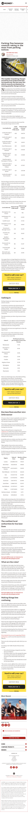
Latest (4, 9)
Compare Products (7, 747)
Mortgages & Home (22, 10)
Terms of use (9, 776)
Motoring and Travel (12, 52)
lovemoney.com (13, 775)
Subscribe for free (14, 737)
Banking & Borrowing (17, 10)
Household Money (10, 10)
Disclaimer (19, 776)
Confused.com (4, 431)
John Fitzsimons (10, 54)
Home (3, 744)
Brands (3, 750)
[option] (14, 709)
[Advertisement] (14, 27)
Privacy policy (14, 776)
